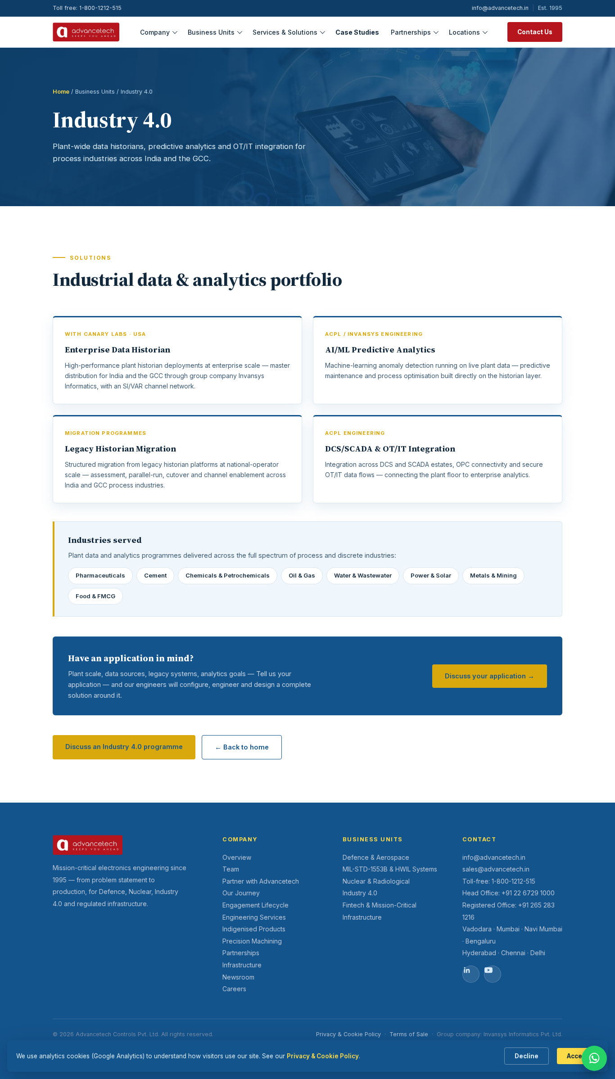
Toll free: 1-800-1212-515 (87, 8)
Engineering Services (254, 917)
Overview (236, 857)
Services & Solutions (285, 32)
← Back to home (242, 747)
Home (61, 91)
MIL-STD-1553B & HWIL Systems (390, 869)
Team (230, 869)
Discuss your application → (489, 676)
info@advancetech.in (500, 8)
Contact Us (534, 32)
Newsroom (238, 977)
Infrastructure (242, 965)
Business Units (211, 32)
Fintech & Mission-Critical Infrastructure (379, 911)
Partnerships (411, 32)
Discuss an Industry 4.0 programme (124, 746)
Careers (234, 989)
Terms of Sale (408, 1034)
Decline (526, 1056)
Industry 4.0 (360, 893)
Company (155, 32)
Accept (578, 1056)
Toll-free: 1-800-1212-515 (498, 881)
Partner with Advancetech (260, 881)
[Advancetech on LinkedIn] (470, 974)
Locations (464, 32)
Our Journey (241, 893)
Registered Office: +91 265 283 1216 (508, 911)
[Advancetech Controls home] (86, 32)
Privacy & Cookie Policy (348, 1034)
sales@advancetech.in (495, 869)
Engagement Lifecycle (255, 905)
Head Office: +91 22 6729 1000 (508, 893)
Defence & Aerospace (376, 857)
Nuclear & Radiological (376, 881)
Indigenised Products (253, 929)
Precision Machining (252, 941)
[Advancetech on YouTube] (492, 974)
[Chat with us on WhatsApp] (594, 1058)
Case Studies (357, 32)
